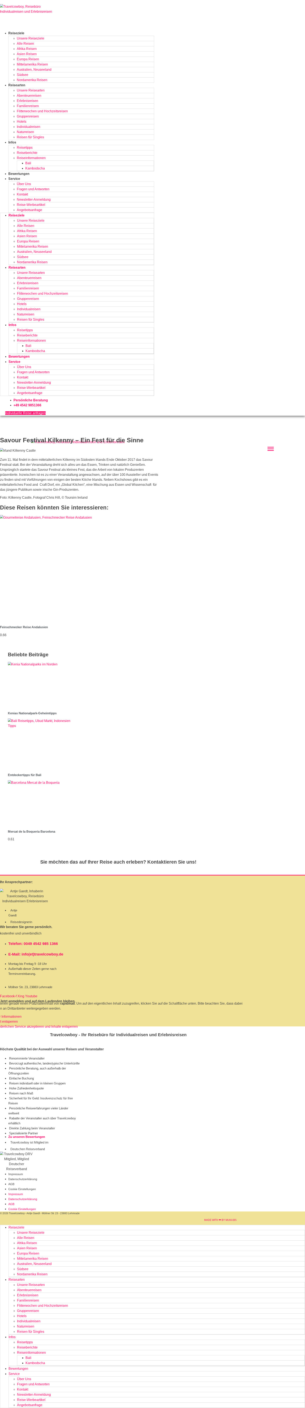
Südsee (22, 75)
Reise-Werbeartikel (31, 204)
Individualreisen (28, 127)
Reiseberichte (27, 153)
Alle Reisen (25, 43)
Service (14, 178)
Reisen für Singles (30, 137)
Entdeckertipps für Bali (24, 775)
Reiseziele (16, 33)
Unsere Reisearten (31, 90)
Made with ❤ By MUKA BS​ (220, 1220)
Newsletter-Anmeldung (34, 199)
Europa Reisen (28, 59)
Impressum (15, 1174)
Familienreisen (28, 106)
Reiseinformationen (31, 158)
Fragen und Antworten (33, 189)
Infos (12, 142)
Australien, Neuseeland (34, 69)
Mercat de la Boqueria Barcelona (31, 831)
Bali (28, 163)
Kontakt (22, 194)
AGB (11, 1184)
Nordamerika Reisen (32, 80)
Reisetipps (25, 147)
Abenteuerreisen (29, 95)
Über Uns (24, 184)
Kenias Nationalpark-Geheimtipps (32, 713)
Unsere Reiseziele (30, 38)
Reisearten (16, 85)
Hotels (21, 121)
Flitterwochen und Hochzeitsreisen (42, 111)
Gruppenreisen (28, 116)
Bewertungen (18, 174)
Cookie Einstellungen (22, 1189)
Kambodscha (35, 168)
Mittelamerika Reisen (32, 64)
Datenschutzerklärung (22, 1179)
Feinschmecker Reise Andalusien (24, 627)
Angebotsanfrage (29, 210)
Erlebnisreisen (27, 101)
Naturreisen (25, 132)
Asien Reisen (27, 54)
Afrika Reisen (27, 49)
